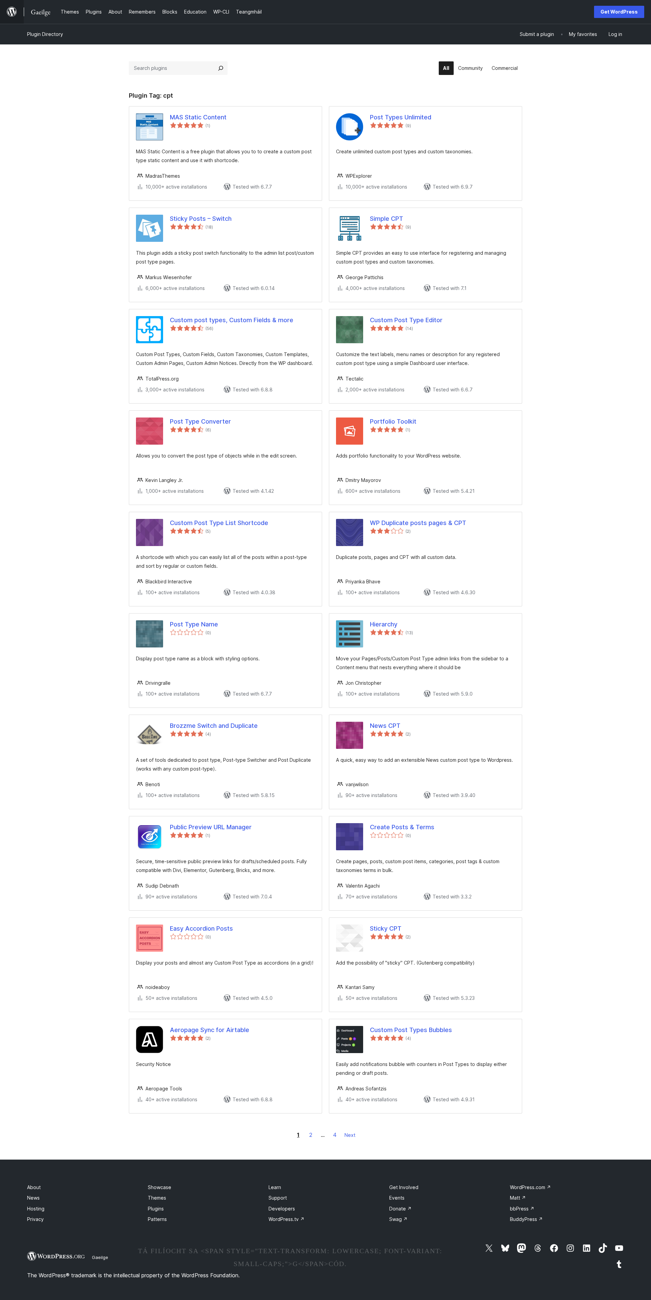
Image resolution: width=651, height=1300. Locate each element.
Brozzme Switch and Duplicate (214, 725)
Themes (157, 1198)
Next (349, 1135)
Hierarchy (383, 624)
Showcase (159, 1187)
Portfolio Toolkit (393, 421)
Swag (398, 1219)
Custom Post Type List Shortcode (219, 522)
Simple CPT (386, 218)
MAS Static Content (198, 117)
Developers (282, 1208)
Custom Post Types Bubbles (411, 1029)
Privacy (35, 1219)
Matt (518, 1198)
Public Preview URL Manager (211, 827)
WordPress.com (530, 1187)
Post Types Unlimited (400, 117)
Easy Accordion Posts (201, 928)
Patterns (157, 1219)
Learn (275, 1187)
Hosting (35, 1208)
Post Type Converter (200, 421)
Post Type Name (194, 624)
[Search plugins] (221, 68)
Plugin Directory (45, 34)
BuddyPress (526, 1219)
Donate (400, 1208)
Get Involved (403, 1187)
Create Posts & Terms (402, 827)
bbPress (522, 1208)
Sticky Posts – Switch (201, 218)
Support (278, 1198)
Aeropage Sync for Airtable (209, 1029)
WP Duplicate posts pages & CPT (418, 522)
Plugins (156, 1208)
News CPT (385, 725)
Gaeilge (100, 1257)
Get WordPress (619, 12)
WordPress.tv (286, 1219)
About (34, 1187)
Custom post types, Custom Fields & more (231, 320)
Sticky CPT (385, 928)
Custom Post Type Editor (406, 320)
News (33, 1198)
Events (397, 1198)
